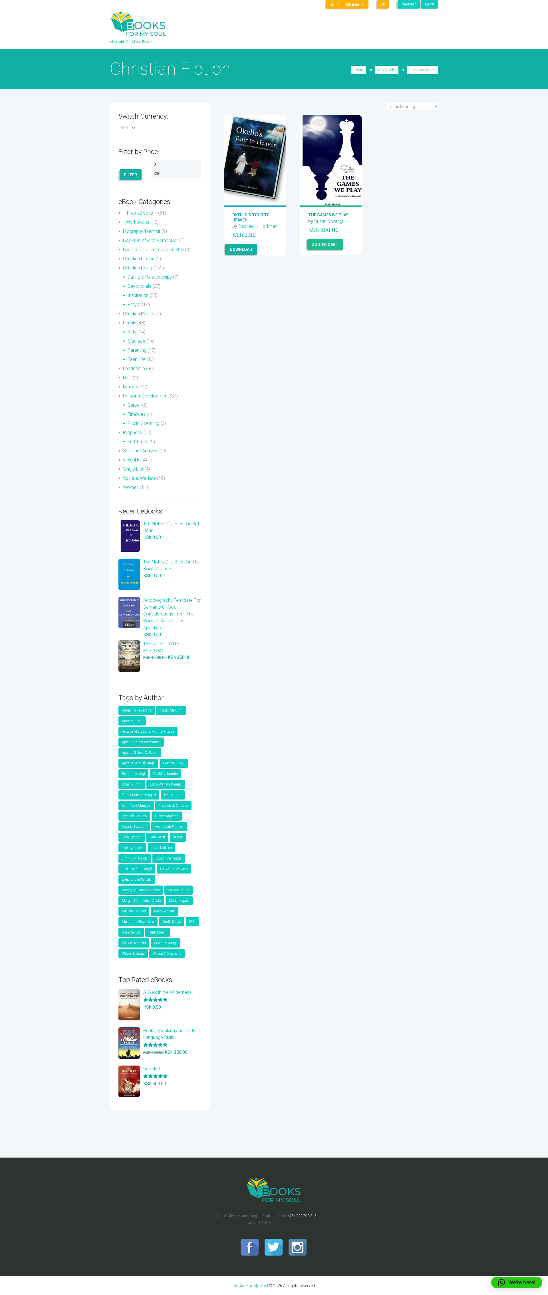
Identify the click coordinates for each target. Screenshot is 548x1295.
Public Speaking (143, 423)
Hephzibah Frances (169, 827)
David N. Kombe (165, 774)
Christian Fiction (138, 258)
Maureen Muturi (134, 911)
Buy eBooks (387, 70)
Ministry (130, 386)
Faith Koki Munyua (136, 806)
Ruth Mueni (157, 932)
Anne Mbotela (132, 721)
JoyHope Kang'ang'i (137, 869)
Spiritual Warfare (139, 478)
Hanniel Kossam (134, 827)
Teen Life (137, 359)
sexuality (131, 460)
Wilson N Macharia (167, 954)
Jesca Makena (161, 848)
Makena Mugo (178, 890)
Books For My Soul (250, 1285)
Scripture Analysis (140, 450)
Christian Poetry (138, 313)
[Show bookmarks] (383, 4)
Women (131, 487)
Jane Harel (157, 837)
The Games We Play (328, 215)
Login (429, 4)
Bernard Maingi (133, 774)
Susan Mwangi (328, 221)
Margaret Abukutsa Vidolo (141, 901)
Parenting (137, 350)
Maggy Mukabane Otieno (141, 890)
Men (127, 377)
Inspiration (138, 295)
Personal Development (146, 396)
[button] (516, 1282)
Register (409, 4)
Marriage (136, 341)
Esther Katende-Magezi (139, 795)
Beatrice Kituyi (173, 763)
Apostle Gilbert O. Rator (140, 753)
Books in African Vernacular (150, 240)
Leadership (134, 368)
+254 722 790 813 (302, 1216)
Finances (137, 414)
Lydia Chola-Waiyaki (137, 880)
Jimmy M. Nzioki (135, 858)
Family (129, 322)
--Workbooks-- (137, 222)
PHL (192, 922)
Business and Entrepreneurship (153, 249)
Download (241, 249)
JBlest (177, 837)
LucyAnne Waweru (174, 869)
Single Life (133, 469)
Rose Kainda (131, 932)
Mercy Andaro (164, 911)
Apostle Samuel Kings (138, 763)
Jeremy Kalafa (132, 848)
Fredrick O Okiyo (134, 816)
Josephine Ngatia (169, 858)
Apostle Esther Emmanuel (141, 742)
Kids (132, 332)
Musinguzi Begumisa (138, 922)
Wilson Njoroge (133, 954)
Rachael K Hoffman (257, 226)
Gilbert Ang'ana (166, 816)
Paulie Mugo (171, 922)
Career (134, 405)
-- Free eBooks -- (140, 213)
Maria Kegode (179, 901)
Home (358, 70)
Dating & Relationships (150, 277)
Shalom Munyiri (134, 943)
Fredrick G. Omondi (173, 806)
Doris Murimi (132, 784)
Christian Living (137, 268)
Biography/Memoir (141, 231)
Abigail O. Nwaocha (136, 710)
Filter (130, 175)
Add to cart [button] (325, 244)
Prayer (134, 304)
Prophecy (132, 432)
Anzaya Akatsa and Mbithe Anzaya (148, 732)
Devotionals (139, 286)
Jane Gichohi (131, 837)
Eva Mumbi (173, 795)
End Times (138, 441)
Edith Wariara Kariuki (166, 784)
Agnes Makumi (171, 710)
